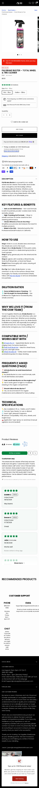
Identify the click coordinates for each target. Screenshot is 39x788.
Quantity (5, 111)
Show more (18, 563)
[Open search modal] (30, 3)
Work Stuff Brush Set (11, 347)
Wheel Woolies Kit (10, 352)
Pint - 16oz (7, 92)
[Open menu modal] (3, 3)
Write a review (14, 453)
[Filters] (30, 453)
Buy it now (19, 135)
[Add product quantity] (10, 115)
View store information (11, 151)
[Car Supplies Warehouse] (19, 3)
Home (4, 10)
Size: (7, 88)
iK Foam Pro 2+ (9, 343)
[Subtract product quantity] (4, 115)
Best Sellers (12, 10)
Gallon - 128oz (20, 92)
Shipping (5, 156)
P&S (3, 75)
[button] (6, 85)
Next (35, 10)
